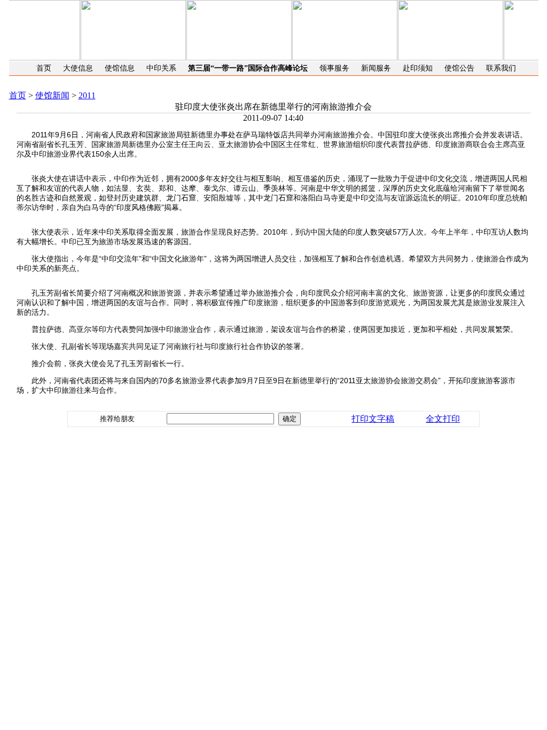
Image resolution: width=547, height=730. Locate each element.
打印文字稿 (372, 418)
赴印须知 (418, 68)
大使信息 (78, 68)
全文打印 (443, 418)
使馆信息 (120, 68)
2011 (87, 95)
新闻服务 (376, 68)
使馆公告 (459, 68)
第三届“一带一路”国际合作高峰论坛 (248, 68)
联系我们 (501, 68)
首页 (43, 68)
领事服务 (334, 68)
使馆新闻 (52, 95)
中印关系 (161, 68)
